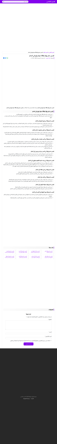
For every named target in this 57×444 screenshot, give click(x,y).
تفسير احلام (46, 52)
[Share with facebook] (4, 58)
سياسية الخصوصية (26, 398)
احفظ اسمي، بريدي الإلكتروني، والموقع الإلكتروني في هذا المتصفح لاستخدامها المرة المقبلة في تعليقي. (30, 340)
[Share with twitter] (5, 58)
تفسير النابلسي (51, 2)
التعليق (50, 319)
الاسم (50, 332)
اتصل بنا (32, 398)
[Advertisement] (28, 27)
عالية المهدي (48, 58)
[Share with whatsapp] (7, 58)
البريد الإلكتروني (48, 336)
